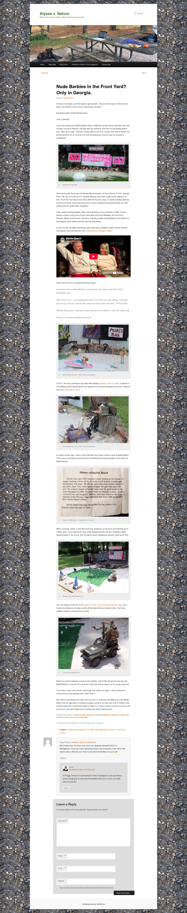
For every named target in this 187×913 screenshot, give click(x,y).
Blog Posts (64, 64)
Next (144, 73)
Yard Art (59, 717)
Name (62, 856)
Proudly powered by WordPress (93, 904)
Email (62, 868)
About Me (52, 64)
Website (61, 881)
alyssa (67, 717)
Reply (63, 758)
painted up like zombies (109, 383)
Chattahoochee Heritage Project (98, 230)
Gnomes (83, 715)
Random (90, 715)
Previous (44, 73)
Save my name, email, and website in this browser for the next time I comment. (86, 888)
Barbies (115, 715)
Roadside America (72, 389)
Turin (127, 715)
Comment (62, 821)
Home (42, 64)
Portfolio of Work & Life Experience (85, 64)
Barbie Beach (107, 715)
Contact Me (106, 64)
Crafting (76, 715)
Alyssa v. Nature (54, 13)
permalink (84, 717)
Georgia (122, 715)
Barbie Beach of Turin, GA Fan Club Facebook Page (100, 604)
